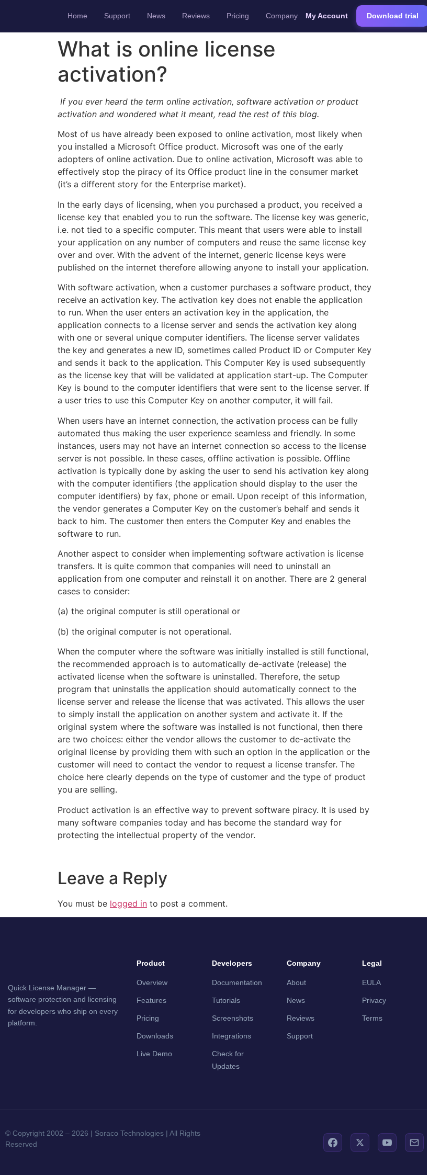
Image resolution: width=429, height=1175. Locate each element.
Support (117, 16)
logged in (128, 903)
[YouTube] (387, 1142)
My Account (327, 16)
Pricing (238, 16)
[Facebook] (332, 1142)
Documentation (237, 982)
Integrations (231, 1036)
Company (282, 16)
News (156, 16)
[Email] (414, 1142)
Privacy (374, 1000)
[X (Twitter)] (360, 1142)
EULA (371, 982)
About (296, 982)
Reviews (196, 16)
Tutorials (226, 1000)
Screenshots (232, 1018)
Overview (152, 982)
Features (151, 1000)
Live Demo (154, 1053)
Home (77, 16)
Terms (372, 1018)
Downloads (155, 1036)
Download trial (393, 16)
